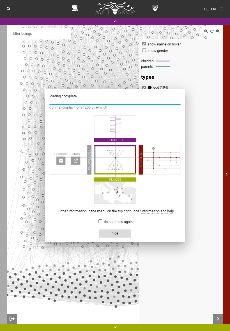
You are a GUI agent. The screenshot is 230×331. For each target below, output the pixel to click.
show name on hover (164, 44)
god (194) (160, 87)
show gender (157, 51)
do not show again (118, 222)
